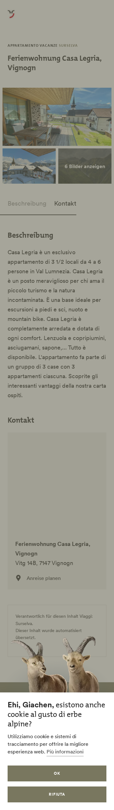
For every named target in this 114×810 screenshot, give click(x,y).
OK (57, 773)
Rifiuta (57, 794)
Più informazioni (65, 751)
